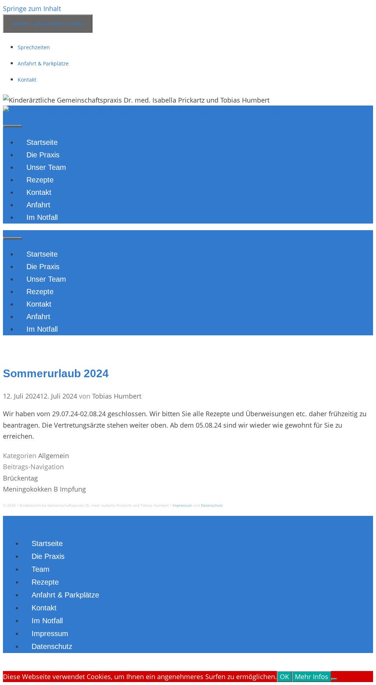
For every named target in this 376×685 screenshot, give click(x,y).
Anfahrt (38, 205)
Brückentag (20, 478)
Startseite (42, 142)
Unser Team (46, 167)
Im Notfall (42, 217)
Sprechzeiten (34, 47)
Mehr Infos (311, 676)
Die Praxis (42, 155)
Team (41, 569)
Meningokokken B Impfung (44, 489)
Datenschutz (212, 505)
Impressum (182, 505)
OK (284, 676)
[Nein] (334, 679)
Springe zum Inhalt (32, 8)
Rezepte (40, 180)
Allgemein (53, 455)
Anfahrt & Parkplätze (43, 63)
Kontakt (27, 79)
